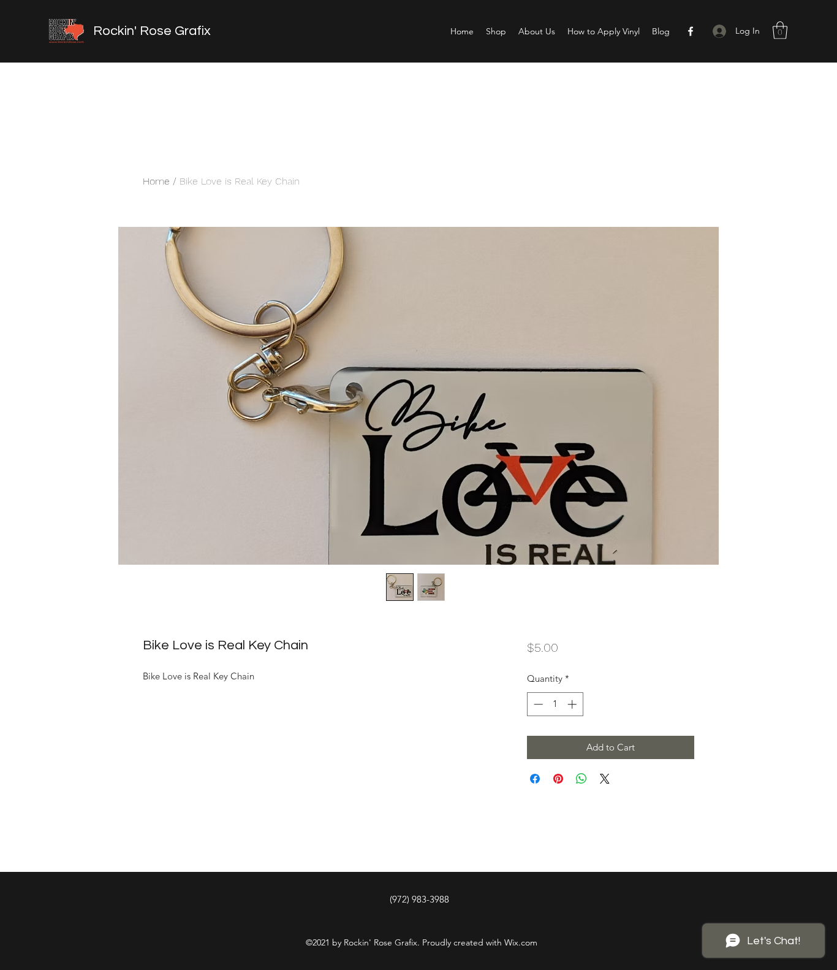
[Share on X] (604, 778)
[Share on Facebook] (535, 778)
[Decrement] (537, 704)
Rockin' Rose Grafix (152, 31)
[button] (780, 30)
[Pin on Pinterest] (558, 778)
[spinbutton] (555, 704)
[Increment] (573, 704)
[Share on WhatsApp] (581, 778)
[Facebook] (690, 31)
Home (156, 181)
